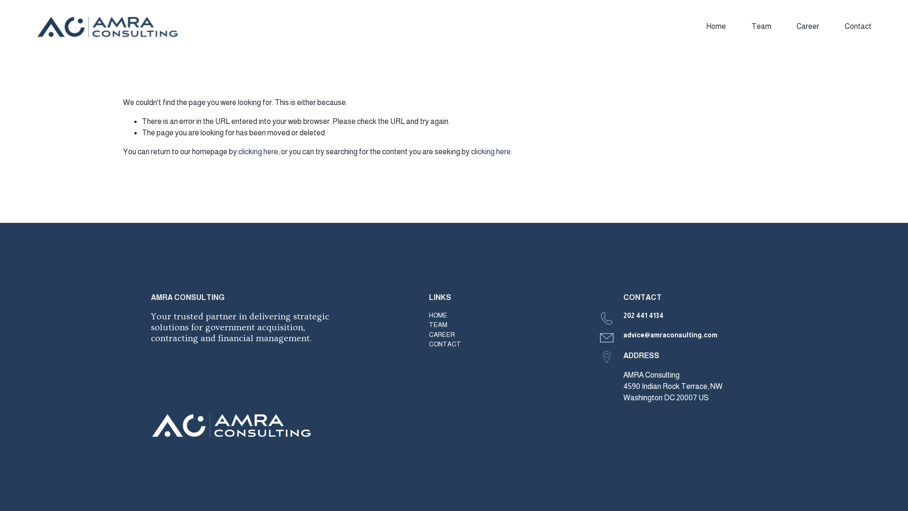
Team (761, 26)
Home (716, 26)
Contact (858, 26)
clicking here (258, 152)
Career (807, 26)
